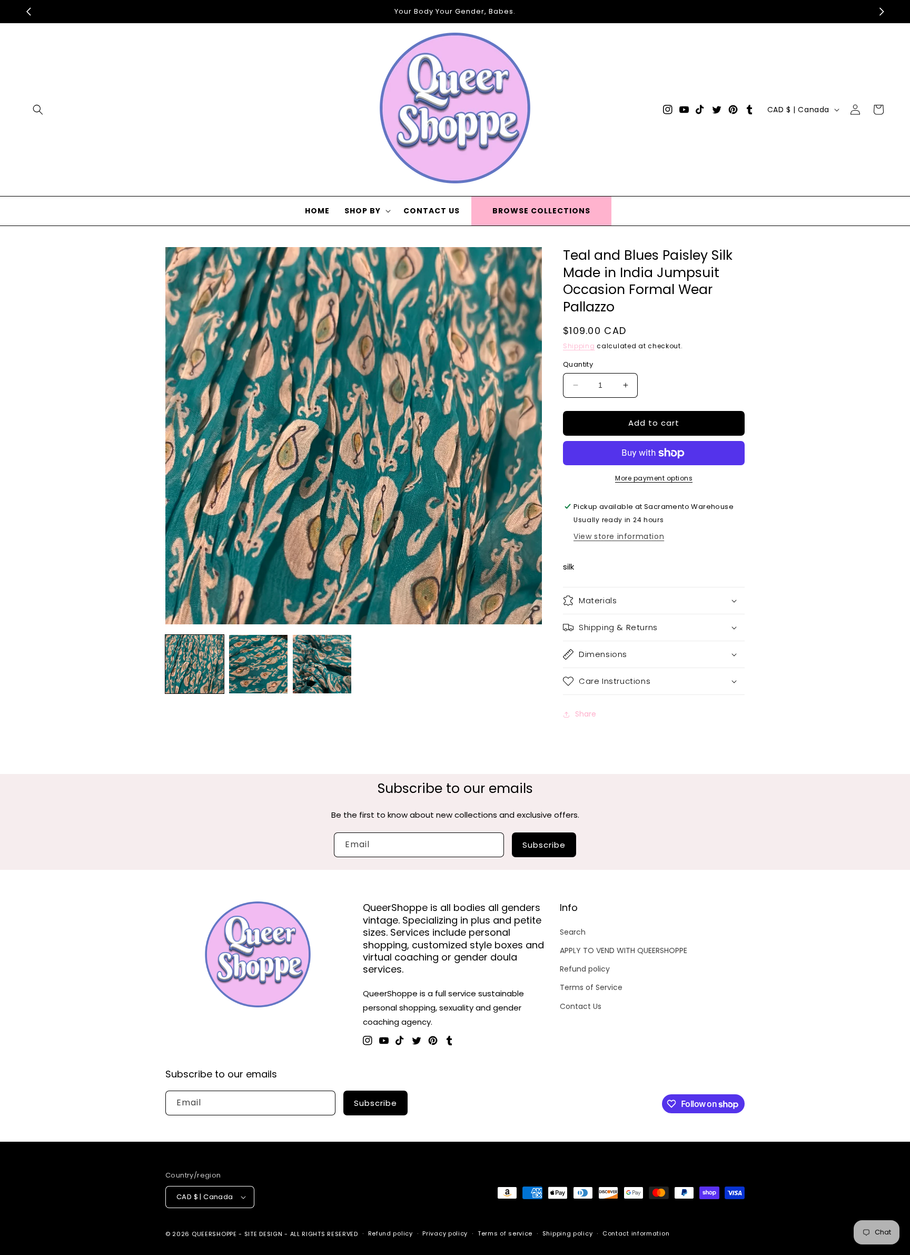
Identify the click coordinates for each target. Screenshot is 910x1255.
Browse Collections (541, 210)
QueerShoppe (214, 1234)
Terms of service (505, 1233)
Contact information (635, 1233)
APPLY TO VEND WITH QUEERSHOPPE (623, 950)
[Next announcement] (881, 11)
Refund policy (585, 969)
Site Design (263, 1234)
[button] (38, 109)
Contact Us (580, 1006)
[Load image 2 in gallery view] (258, 664)
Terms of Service (591, 987)
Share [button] (585, 714)
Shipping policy (567, 1233)
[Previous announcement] (28, 11)
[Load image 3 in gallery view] (322, 664)
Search (573, 932)
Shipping (579, 345)
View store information (618, 536)
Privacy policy (445, 1233)
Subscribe (544, 844)
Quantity (578, 364)
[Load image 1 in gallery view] (194, 664)
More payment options (654, 478)
